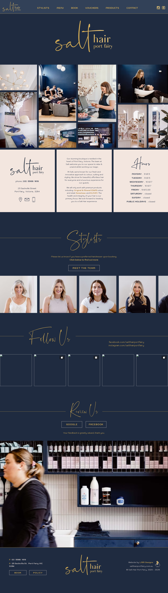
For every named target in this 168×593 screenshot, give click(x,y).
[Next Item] (163, 106)
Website (132, 562)
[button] (157, 564)
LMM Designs (146, 562)
